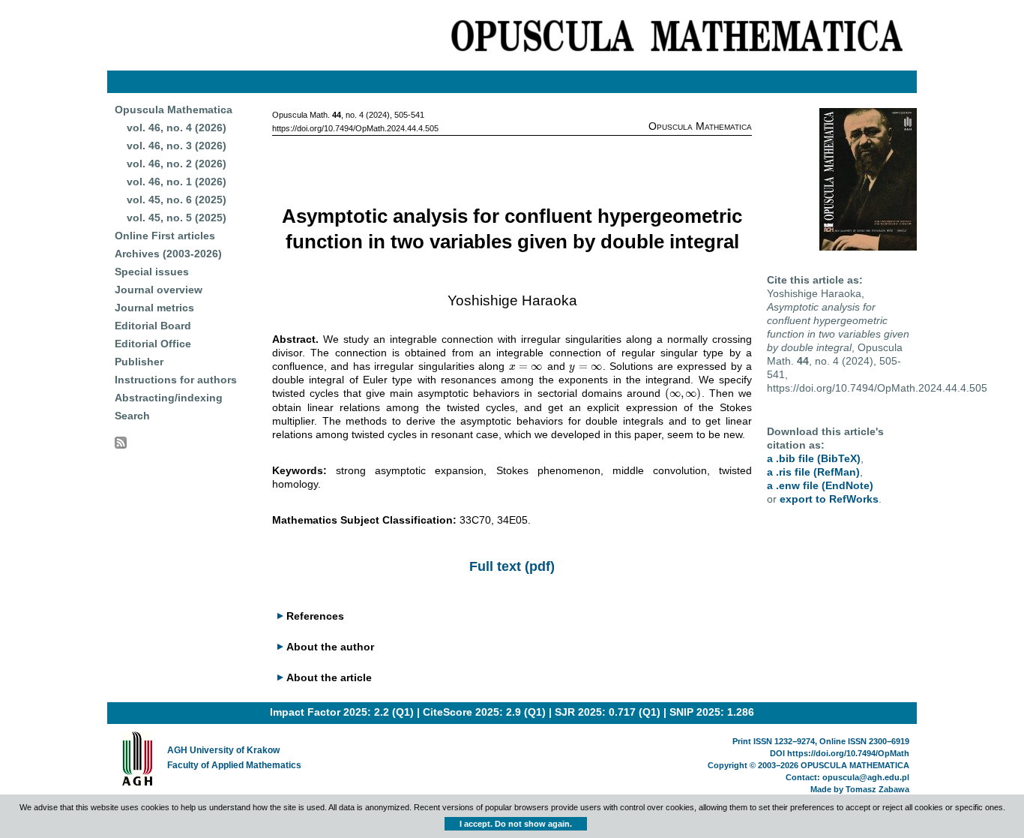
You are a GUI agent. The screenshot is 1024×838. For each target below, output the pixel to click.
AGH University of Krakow (223, 750)
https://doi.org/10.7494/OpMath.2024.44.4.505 (355, 128)
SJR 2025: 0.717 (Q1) (607, 712)
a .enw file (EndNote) (820, 485)
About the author (330, 647)
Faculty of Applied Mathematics (234, 765)
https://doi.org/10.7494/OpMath (848, 753)
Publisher (139, 362)
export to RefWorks (829, 499)
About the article (329, 677)
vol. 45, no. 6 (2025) (176, 200)
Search (132, 416)
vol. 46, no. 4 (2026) (176, 128)
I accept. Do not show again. (516, 823)
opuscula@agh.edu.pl (865, 777)
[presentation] (526, 366)
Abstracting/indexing (169, 398)
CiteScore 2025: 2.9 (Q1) (484, 712)
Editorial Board (153, 326)
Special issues (152, 272)
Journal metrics (154, 308)
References (315, 616)
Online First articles (165, 236)
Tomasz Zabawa (877, 789)
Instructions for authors (176, 380)
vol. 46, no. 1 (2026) (176, 182)
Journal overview (158, 290)
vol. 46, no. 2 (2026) (176, 164)
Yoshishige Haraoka (512, 300)
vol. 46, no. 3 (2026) (176, 146)
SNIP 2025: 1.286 (711, 712)
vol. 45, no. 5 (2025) (176, 218)
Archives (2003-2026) (168, 254)
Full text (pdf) (512, 566)
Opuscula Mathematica (173, 110)
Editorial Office (153, 344)
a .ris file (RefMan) (813, 472)
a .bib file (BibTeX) (814, 458)
